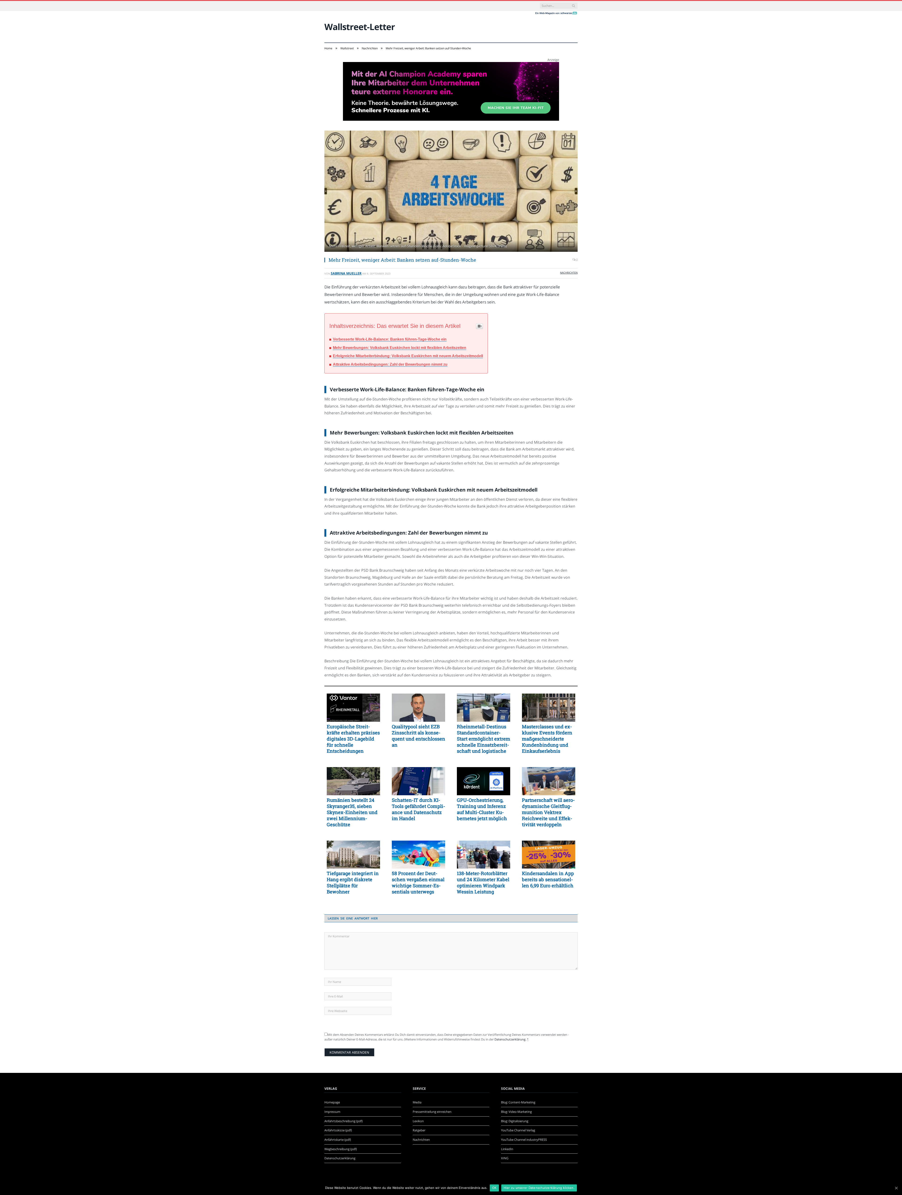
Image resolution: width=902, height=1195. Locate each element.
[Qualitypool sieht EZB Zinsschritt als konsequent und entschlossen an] (418, 708)
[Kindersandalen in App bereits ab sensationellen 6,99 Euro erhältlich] (548, 855)
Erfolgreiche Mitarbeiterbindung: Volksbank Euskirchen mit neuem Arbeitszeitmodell (408, 356)
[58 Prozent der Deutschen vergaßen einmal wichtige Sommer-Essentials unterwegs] (418, 855)
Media (417, 1102)
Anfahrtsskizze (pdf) (338, 1130)
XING (504, 1158)
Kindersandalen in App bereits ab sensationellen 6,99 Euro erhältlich (548, 879)
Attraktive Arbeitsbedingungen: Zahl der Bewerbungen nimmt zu (390, 364)
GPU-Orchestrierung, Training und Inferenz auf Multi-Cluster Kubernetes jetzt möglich (482, 809)
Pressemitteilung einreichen (432, 1112)
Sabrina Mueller (346, 273)
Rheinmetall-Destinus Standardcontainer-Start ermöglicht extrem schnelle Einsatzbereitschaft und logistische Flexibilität (483, 738)
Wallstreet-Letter (359, 27)
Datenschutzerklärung (509, 1039)
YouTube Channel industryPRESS (524, 1139)
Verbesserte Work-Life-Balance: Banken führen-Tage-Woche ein (390, 339)
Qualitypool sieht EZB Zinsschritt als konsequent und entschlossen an (418, 735)
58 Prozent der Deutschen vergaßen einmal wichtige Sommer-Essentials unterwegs (418, 882)
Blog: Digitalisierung (514, 1121)
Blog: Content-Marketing (518, 1102)
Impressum (332, 1112)
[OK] (896, 1188)
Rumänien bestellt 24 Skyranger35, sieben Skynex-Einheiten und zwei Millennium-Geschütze (352, 812)
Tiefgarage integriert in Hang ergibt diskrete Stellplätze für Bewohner (353, 882)
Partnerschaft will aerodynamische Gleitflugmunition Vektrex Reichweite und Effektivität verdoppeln (548, 812)
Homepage (332, 1102)
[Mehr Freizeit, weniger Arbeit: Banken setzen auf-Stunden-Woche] (451, 192)
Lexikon (418, 1121)
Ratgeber (419, 1130)
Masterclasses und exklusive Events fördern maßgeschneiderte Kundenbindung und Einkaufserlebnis (547, 738)
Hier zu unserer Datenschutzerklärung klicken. (539, 1188)
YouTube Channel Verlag (518, 1130)
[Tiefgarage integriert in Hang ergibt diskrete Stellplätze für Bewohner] (353, 855)
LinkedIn (507, 1149)
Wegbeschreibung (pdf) (340, 1149)
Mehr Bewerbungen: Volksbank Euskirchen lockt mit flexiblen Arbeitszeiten (399, 348)
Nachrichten (569, 272)
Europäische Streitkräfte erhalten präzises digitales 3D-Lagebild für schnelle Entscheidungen (353, 738)
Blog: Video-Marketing (516, 1112)
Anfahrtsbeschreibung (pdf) (343, 1121)
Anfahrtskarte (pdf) (337, 1139)
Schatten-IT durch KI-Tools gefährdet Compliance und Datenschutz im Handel (418, 809)
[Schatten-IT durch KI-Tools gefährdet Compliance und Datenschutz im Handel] (418, 781)
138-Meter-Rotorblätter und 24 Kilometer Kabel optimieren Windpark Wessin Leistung (483, 882)
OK (494, 1188)
